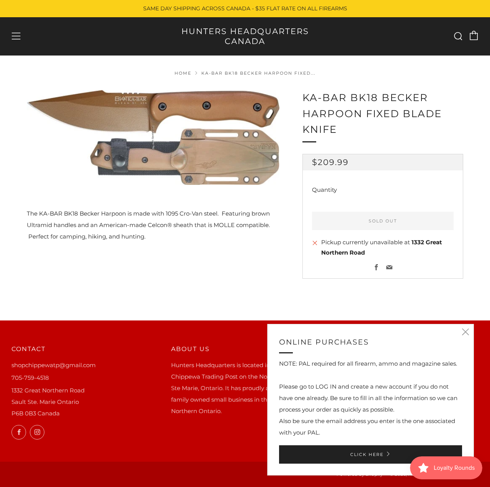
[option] (153, 137)
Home (183, 73)
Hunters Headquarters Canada (245, 36)
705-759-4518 (30, 377)
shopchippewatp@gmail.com (53, 365)
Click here (367, 454)
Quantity (324, 189)
